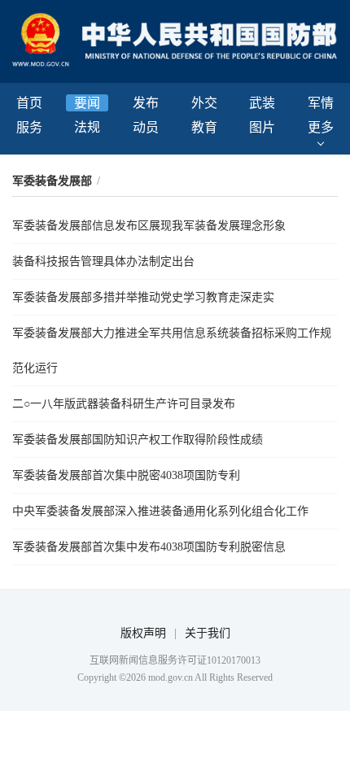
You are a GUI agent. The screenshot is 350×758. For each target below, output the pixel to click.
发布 (146, 103)
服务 (29, 127)
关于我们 (207, 633)
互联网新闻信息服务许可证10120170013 (175, 660)
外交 (204, 103)
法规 (87, 127)
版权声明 (143, 633)
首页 (29, 103)
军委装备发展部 (52, 181)
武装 (262, 103)
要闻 (87, 103)
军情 (321, 103)
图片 (262, 127)
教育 (204, 127)
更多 (321, 127)
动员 (146, 127)
